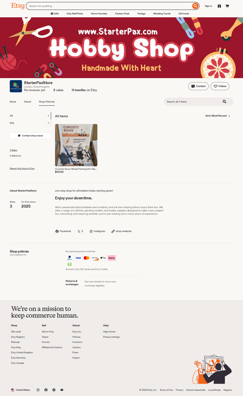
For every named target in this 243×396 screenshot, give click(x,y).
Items (13, 101)
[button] (198, 86)
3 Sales (13, 150)
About (27, 101)
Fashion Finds (122, 13)
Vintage (141, 13)
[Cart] (227, 6)
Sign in (208, 6)
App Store (22, 374)
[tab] (30, 115)
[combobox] (108, 6)
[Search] (195, 6)
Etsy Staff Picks (75, 13)
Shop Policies (47, 101)
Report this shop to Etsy (22, 168)
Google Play (47, 374)
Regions (227, 390)
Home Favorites (99, 13)
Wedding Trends (162, 13)
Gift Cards (184, 13)
